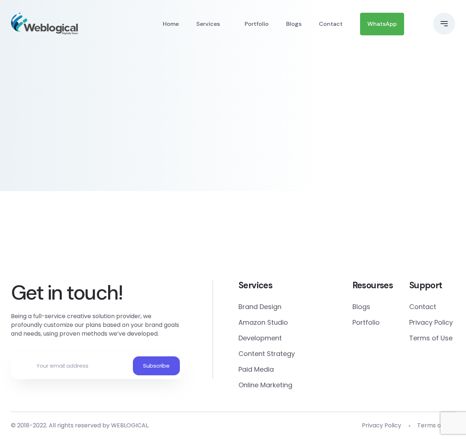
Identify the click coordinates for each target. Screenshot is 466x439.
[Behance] (360, 245)
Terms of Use (431, 338)
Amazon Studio (263, 322)
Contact (331, 24)
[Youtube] (445, 245)
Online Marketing (265, 384)
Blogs (293, 24)
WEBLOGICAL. (130, 425)
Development (260, 338)
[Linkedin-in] (191, 245)
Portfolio (257, 24)
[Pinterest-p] (106, 245)
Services (208, 24)
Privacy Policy (431, 322)
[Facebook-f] (21, 245)
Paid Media (256, 369)
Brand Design (259, 306)
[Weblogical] (44, 24)
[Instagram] (275, 245)
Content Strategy (266, 353)
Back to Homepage (67, 158)
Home (171, 24)
